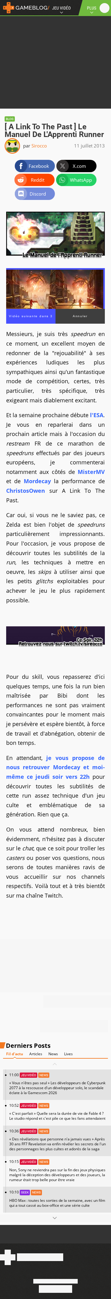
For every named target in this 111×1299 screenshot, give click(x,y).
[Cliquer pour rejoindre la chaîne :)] (55, 646)
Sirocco (39, 146)
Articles (35, 1053)
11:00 (57, 1083)
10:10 (57, 1198)
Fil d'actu (14, 1053)
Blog (10, 119)
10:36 (57, 1140)
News (53, 1053)
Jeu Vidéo (61, 8)
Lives (68, 1053)
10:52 (57, 1112)
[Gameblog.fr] (24, 7)
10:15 (57, 1170)
